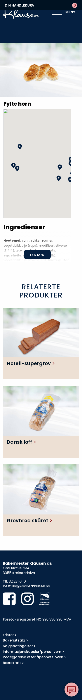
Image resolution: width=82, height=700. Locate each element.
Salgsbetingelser (18, 645)
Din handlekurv (40, 5)
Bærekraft (12, 662)
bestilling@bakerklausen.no (26, 586)
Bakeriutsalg (14, 640)
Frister (8, 634)
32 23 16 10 (17, 581)
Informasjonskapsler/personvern (32, 651)
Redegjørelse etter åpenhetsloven (33, 657)
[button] (70, 179)
